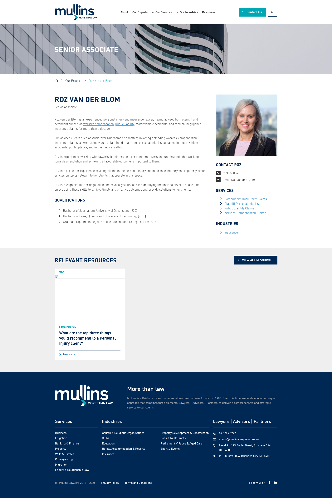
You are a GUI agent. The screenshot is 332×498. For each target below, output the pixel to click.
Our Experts (140, 12)
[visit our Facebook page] (269, 482)
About (124, 12)
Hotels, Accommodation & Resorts (123, 448)
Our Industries (189, 12)
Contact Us (254, 12)
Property (60, 448)
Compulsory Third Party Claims (245, 199)
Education (108, 443)
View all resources (257, 260)
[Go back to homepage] (84, 395)
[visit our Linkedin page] (275, 482)
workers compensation (98, 124)
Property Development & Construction (185, 433)
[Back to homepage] (76, 12)
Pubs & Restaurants (173, 438)
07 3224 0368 (230, 173)
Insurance (231, 232)
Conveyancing (64, 459)
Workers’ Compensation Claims (245, 213)
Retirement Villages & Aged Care (182, 443)
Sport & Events (170, 448)
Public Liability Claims (239, 208)
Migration (61, 464)
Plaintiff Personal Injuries (241, 203)
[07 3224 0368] (218, 173)
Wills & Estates (64, 454)
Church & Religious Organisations (123, 433)
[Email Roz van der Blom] (218, 179)
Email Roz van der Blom (238, 179)
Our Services (163, 12)
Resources (208, 12)
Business (60, 433)
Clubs (105, 438)
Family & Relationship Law (72, 470)
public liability (124, 124)
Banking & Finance (67, 443)
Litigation (61, 438)
